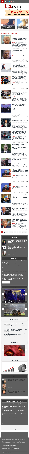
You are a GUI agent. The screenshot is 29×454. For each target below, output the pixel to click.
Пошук (12, 33)
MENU (2, 1)
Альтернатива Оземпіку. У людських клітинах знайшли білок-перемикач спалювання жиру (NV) (15, 337)
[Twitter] (9, 1)
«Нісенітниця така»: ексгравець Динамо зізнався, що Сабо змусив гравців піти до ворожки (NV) (14, 323)
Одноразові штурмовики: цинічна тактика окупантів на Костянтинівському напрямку (16, 380)
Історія (10, 441)
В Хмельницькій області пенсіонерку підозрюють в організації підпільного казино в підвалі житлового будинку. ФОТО (14, 301)
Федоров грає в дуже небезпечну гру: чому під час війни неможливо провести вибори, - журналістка (17, 241)
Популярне (20, 401)
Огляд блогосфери (8, 442)
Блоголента (14, 442)
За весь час (22, 403)
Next (27, 25)
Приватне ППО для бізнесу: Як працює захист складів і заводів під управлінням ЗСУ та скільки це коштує (17, 247)
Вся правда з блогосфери (5, 33)
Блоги (14, 376)
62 (25, 232)
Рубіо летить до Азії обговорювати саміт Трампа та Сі (20, 120)
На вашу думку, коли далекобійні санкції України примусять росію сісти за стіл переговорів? (14, 261)
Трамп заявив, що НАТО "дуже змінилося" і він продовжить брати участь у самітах (19, 220)
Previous (1, 25)
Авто (15, 441)
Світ (24, 439)
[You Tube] (11, 1)
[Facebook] (7, 1)
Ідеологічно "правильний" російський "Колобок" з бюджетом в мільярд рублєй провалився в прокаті (16, 391)
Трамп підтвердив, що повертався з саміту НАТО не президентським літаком (19, 65)
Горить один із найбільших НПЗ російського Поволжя (13, 417)
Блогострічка (14, 319)
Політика (12, 439)
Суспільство (17, 439)
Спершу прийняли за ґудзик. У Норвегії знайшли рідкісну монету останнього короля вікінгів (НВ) (15, 330)
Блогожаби (14, 342)
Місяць (14, 403)
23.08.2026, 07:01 (7, 327)
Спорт (23, 441)
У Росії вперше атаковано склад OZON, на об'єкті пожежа (6, 27)
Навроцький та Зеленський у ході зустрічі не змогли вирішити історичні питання (19, 196)
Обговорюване (10, 401)
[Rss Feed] (5, 1)
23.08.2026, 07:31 (7, 324)
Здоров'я (19, 441)
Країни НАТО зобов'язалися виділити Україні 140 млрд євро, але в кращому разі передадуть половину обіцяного (19, 107)
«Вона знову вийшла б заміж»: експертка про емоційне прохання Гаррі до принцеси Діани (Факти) (15, 334)
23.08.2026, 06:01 (7, 335)
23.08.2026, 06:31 (7, 331)
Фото (14, 287)
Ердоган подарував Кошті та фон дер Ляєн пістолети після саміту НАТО (19, 208)
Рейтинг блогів (18, 442)
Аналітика (14, 237)
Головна (3, 439)
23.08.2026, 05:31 (7, 339)
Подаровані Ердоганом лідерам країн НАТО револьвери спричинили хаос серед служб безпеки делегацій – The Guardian (20, 172)
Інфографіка (14, 360)
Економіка (21, 439)
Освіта (13, 441)
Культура (3, 441)
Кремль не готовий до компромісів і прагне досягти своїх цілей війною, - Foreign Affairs (17, 252)
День (6, 403)
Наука (7, 441)
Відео (3, 442)
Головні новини (8, 439)
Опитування (14, 258)
